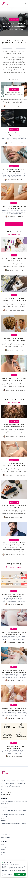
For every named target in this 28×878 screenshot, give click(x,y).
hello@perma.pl (6, 794)
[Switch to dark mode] (22, 3)
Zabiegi (14, 203)
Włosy (14, 255)
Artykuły (4, 798)
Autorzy (3, 829)
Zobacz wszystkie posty (14, 234)
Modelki (3, 852)
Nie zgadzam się (8, 874)
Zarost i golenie (14, 19)
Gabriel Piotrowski (5, 834)
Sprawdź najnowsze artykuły (14, 224)
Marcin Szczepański (5, 837)
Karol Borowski (4, 832)
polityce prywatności (6, 871)
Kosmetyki (3, 854)
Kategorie (4, 841)
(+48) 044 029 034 (7, 792)
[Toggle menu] (25, 3)
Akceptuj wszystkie (20, 874)
